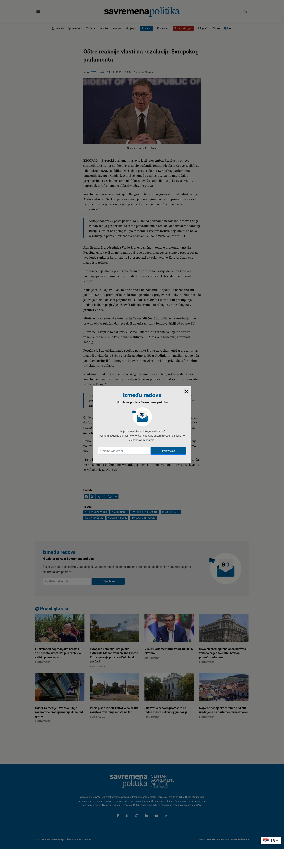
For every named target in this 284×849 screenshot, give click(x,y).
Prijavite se (168, 450)
